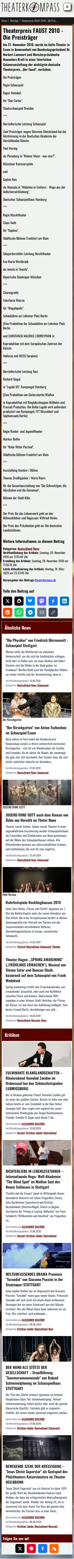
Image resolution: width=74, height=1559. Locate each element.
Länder (39, 1133)
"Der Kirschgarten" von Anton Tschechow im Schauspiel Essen (36, 730)
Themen (56, 947)
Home (4, 21)
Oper (50, 1329)
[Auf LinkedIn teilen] (64, 601)
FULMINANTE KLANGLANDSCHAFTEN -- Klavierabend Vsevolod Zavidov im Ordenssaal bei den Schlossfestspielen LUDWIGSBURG (34, 1080)
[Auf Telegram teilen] (30, 612)
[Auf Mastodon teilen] (41, 601)
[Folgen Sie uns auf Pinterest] (31, 1548)
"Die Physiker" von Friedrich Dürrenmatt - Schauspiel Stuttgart (37, 642)
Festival (21, 947)
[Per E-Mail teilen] (41, 612)
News (36, 548)
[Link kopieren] (53, 612)
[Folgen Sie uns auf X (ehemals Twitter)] (19, 1548)
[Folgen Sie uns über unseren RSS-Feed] (54, 1548)
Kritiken (30, 1133)
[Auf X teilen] (7, 601)
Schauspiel (43, 685)
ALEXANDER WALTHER (33, 1124)
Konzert (21, 1133)
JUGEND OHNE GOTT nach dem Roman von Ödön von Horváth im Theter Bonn (37, 817)
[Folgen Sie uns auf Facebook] (42, 1548)
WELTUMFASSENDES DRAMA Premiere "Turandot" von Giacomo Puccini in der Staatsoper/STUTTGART (34, 1279)
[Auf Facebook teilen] (53, 601)
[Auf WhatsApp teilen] (19, 612)
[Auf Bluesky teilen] (30, 601)
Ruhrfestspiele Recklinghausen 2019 (33, 902)
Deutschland (25, 548)
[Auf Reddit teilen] (7, 612)
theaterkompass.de (45, 580)
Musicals (35, 1020)
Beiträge (14, 21)
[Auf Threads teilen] (19, 601)
